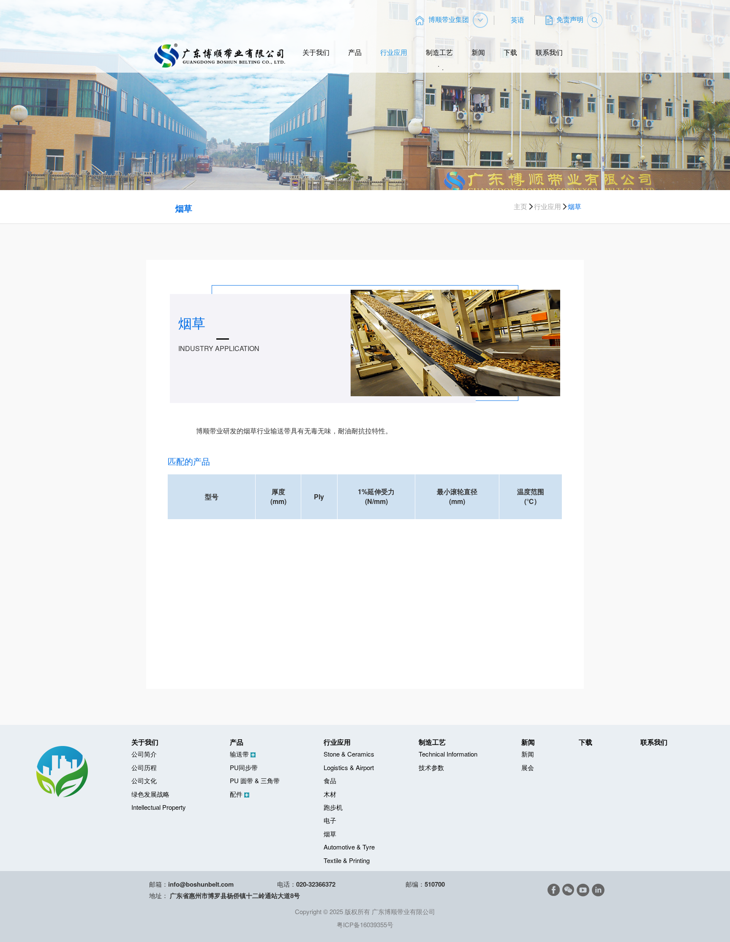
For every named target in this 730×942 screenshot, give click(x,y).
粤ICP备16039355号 (365, 924)
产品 (355, 52)
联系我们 (549, 52)
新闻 (478, 52)
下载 (510, 52)
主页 (520, 206)
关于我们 (316, 52)
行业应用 (393, 52)
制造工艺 (439, 52)
